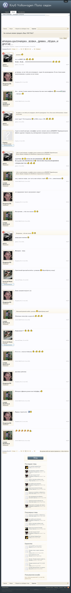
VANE (30, 565)
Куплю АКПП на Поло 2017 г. (35, 546)
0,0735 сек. (36, 589)
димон (27, 46)
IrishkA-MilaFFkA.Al (6, 103)
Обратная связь (49, 587)
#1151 (67, 260)
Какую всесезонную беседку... (36, 488)
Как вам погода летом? (34, 475)
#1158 (67, 400)
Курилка (12, 46)
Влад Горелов (32, 480)
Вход (66, 1)
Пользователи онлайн (32, 575)
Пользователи (21, 12)
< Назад (13, 49)
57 (23, 49)
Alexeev (30, 556)
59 (27, 49)
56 (21, 49)
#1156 (67, 361)
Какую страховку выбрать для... (36, 479)
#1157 (67, 381)
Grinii (30, 467)
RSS (68, 587)
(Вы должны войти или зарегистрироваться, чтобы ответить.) (54, 451)
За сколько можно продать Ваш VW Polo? (18, 33)
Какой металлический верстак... (36, 500)
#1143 (67, 101)
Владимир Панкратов (34, 471)
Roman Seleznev (33, 489)
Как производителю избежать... (36, 496)
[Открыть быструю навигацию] (67, 28)
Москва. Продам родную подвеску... (37, 558)
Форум (13, 12)
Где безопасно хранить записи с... (37, 470)
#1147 (67, 181)
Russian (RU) (5, 587)
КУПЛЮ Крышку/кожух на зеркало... (37, 567)
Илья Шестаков (32, 493)
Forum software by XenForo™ (14, 589)
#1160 (67, 440)
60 (30, 49)
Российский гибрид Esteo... (35, 466)
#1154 (67, 319)
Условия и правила (64, 589)
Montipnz (31, 560)
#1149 (67, 221)
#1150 (67, 241)
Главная (7, 12)
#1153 (67, 300)
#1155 (67, 340)
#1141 (67, 64)
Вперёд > (38, 49)
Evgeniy (5, 142)
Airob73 (30, 547)
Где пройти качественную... (35, 483)
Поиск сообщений (7, 14)
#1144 (67, 121)
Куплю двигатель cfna (34, 554)
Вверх (65, 587)
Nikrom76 (31, 568)
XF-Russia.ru (9, 591)
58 (25, 49)
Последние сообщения (18, 14)
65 (34, 49)
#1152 (67, 279)
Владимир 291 (7, 83)
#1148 (67, 202)
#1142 (67, 82)
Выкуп (65, 38)
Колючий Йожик (7, 281)
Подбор (61, 38)
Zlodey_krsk (31, 552)
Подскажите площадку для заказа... (37, 505)
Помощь (56, 587)
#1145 (67, 140)
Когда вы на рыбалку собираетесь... (37, 492)
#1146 (67, 166)
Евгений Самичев (33, 497)
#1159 (67, 421)
